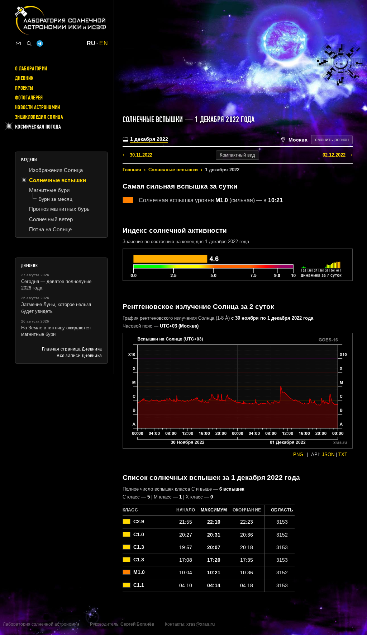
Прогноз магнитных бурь (59, 209)
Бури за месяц (55, 199)
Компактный (237, 155)
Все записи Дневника (79, 355)
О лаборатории (31, 68)
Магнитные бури (49, 190)
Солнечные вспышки (173, 169)
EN (103, 43)
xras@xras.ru (200, 624)
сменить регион (332, 139)
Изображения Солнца (56, 170)
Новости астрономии (37, 107)
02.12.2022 (334, 155)
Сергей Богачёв (137, 624)
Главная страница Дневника (72, 349)
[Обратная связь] (18, 43)
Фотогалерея (29, 97)
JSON (328, 454)
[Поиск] (29, 43)
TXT (342, 454)
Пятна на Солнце (50, 229)
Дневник (24, 78)
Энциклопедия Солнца (39, 117)
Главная (132, 169)
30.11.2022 (141, 155)
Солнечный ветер (51, 219)
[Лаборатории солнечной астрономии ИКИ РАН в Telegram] (40, 43)
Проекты (24, 88)
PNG (298, 454)
